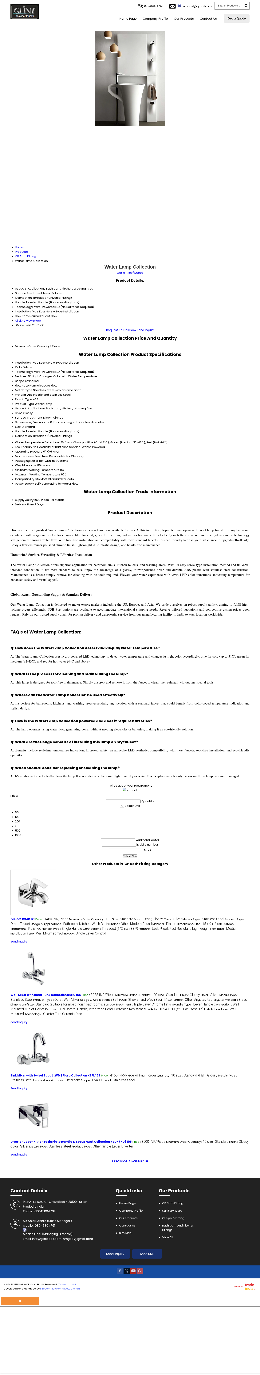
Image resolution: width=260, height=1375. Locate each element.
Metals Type (23, 390)
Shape (19, 381)
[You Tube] (133, 1273)
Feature (20, 376)
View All (167, 1237)
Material (20, 395)
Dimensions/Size (26, 422)
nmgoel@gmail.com (197, 6)
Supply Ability (24, 500)
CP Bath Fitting (172, 1203)
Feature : (174, 929)
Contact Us (208, 18)
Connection (23, 436)
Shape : (130, 924)
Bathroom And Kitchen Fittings (178, 1227)
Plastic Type (23, 399)
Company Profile (155, 18)
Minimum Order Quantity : (90, 919)
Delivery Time (24, 504)
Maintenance (24, 456)
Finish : (148, 919)
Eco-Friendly (23, 447)
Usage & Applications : (70, 924)
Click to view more (28, 321)
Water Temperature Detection (37, 442)
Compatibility (24, 479)
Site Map (125, 1233)
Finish (18, 413)
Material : (164, 924)
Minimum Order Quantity (32, 346)
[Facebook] (120, 1273)
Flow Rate (22, 385)
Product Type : (56, 1000)
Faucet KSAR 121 (22, 919)
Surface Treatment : (138, 1004)
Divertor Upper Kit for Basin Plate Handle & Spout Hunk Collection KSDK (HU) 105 (71, 1142)
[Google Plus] (140, 1273)
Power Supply (24, 484)
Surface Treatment (28, 418)
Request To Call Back (121, 330)
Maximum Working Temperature (37, 474)
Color (19, 367)
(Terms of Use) (66, 1284)
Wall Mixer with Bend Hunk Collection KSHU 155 (45, 995)
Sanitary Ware (172, 1211)
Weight (20, 465)
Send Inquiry (145, 330)
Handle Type (24, 431)
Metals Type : (203, 919)
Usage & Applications (30, 408)
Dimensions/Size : (199, 924)
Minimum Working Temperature (37, 470)
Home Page (128, 18)
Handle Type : (62, 929)
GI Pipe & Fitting (173, 1218)
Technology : (81, 933)
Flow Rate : (224, 929)
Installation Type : (33, 933)
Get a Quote (236, 18)
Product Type (24, 404)
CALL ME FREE (139, 1161)
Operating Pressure (28, 451)
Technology (23, 372)
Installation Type (26, 363)
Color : (173, 919)
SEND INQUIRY (121, 1161)
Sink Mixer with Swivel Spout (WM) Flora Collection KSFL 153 (55, 1075)
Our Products (184, 18)
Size (18, 427)
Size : (122, 919)
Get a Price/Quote (130, 273)
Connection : (110, 929)
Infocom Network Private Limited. (60, 1288)
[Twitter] (127, 1273)
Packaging (22, 461)
